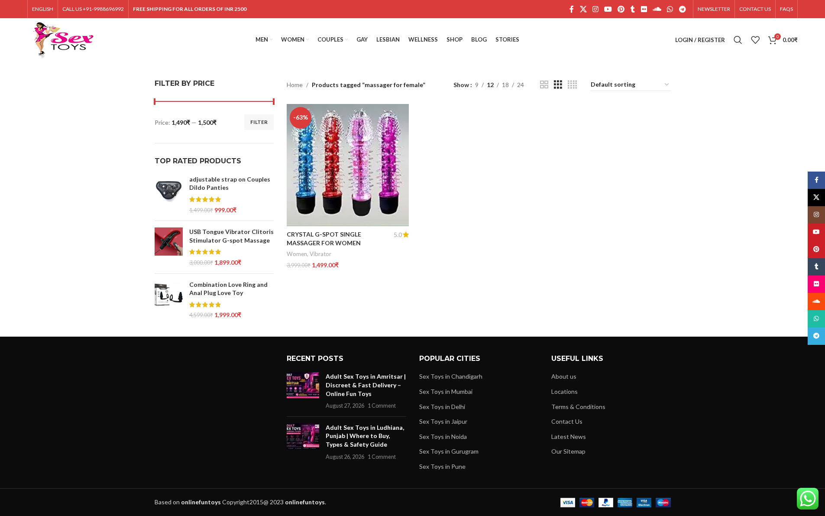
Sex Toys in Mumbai (445, 391)
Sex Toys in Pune (442, 466)
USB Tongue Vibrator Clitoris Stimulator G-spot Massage (231, 236)
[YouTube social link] (608, 9)
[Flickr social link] (644, 9)
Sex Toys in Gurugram (449, 451)
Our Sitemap (568, 451)
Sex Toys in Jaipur (443, 421)
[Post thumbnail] (303, 390)
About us (563, 376)
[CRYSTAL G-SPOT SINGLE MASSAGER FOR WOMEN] (348, 165)
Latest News (568, 436)
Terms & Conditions (578, 406)
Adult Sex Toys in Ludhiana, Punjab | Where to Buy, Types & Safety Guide (365, 436)
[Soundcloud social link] (657, 9)
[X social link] (583, 9)
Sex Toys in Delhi (442, 406)
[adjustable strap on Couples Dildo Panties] (169, 194)
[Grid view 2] (544, 84)
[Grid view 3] (558, 84)
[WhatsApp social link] (670, 9)
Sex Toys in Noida (443, 436)
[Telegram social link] (682, 9)
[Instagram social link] (595, 9)
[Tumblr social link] (633, 9)
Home (295, 84)
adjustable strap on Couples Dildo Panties (229, 183)
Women (297, 253)
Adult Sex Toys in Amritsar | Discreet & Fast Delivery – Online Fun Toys (366, 385)
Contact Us (566, 421)
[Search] (738, 40)
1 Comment (382, 405)
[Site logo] (63, 39)
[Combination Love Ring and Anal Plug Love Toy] (169, 299)
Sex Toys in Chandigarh (450, 376)
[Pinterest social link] (621, 9)
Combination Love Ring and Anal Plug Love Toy (228, 289)
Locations (564, 391)
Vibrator (320, 253)
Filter (259, 122)
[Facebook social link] (571, 9)
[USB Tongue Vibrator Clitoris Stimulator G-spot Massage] (169, 246)
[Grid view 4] (572, 84)
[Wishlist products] (755, 40)
